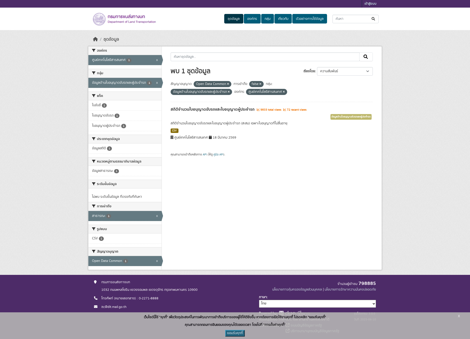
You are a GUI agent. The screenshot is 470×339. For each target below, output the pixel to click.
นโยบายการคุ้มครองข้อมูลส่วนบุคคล (297, 289)
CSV (174, 131)
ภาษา (263, 297)
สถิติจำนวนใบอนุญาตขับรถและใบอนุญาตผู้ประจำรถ (213, 109)
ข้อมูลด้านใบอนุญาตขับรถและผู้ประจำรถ (351, 116)
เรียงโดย (309, 71)
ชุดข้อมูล (234, 18)
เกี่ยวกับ (283, 18)
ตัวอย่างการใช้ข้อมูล (310, 18)
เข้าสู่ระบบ (370, 3)
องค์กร (252, 18)
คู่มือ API (218, 154)
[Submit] (373, 19)
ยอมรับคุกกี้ (235, 333)
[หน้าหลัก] (95, 39)
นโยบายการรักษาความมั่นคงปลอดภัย (350, 289)
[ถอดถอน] (228, 84)
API (205, 154)
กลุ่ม (267, 18)
